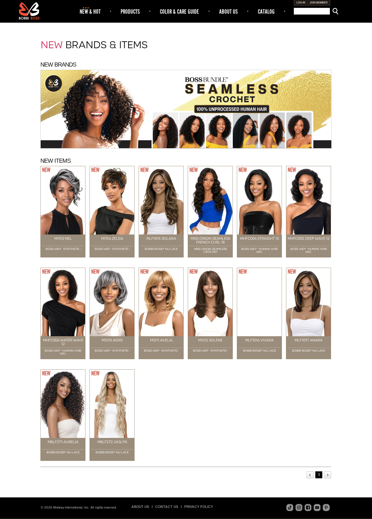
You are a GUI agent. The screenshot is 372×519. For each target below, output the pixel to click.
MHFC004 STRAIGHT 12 (259, 238)
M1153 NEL (63, 238)
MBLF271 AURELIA (63, 442)
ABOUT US (228, 11)
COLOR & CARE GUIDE (179, 11)
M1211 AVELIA (161, 340)
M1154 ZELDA (112, 238)
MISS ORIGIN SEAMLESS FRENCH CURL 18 (210, 240)
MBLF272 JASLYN (112, 442)
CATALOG (266, 11)
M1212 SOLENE (210, 340)
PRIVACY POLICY (198, 506)
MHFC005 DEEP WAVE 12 (309, 238)
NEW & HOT (90, 11)
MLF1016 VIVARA (259, 340)
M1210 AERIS (112, 340)
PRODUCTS (130, 11)
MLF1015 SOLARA (161, 238)
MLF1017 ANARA (309, 340)
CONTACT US (166, 506)
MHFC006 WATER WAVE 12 (63, 342)
